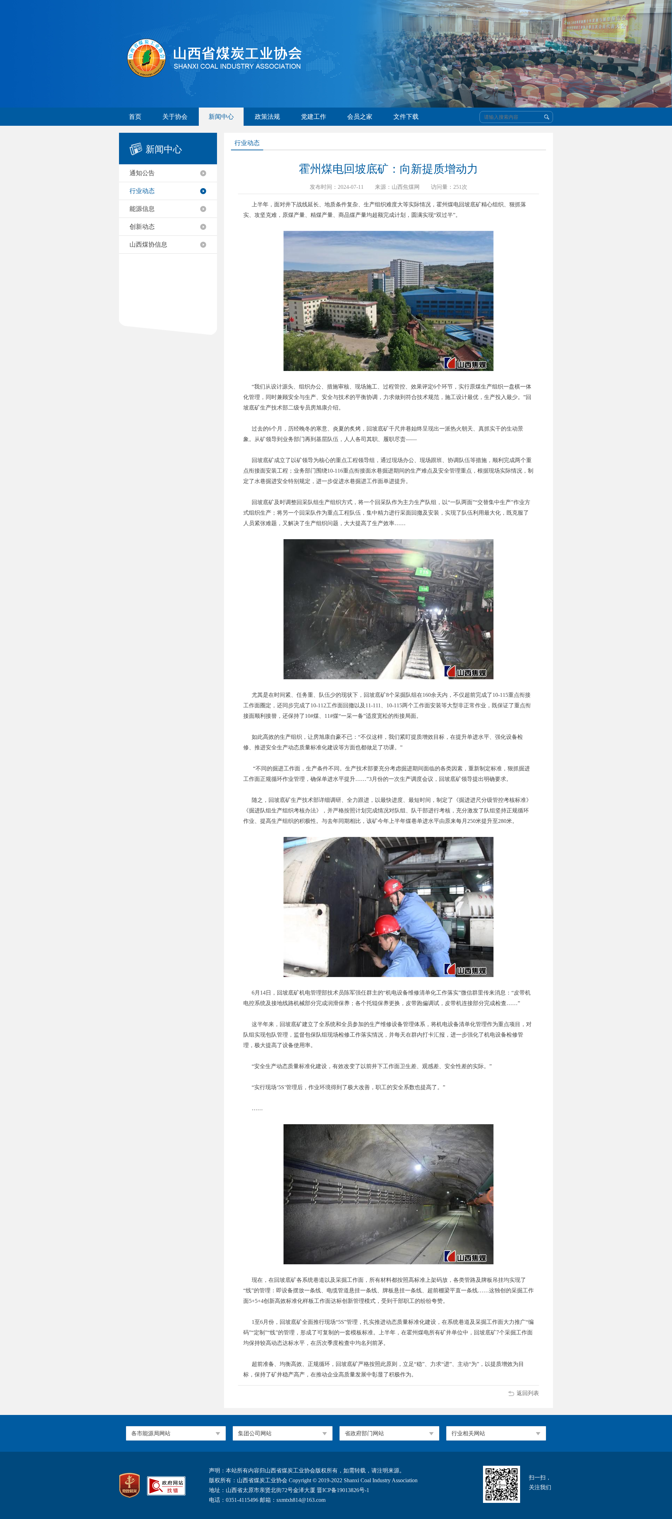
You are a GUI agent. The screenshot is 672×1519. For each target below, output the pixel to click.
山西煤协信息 (148, 244)
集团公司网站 (255, 1433)
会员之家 (359, 116)
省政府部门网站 (364, 1433)
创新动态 (142, 226)
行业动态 (142, 190)
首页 (135, 116)
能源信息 (142, 208)
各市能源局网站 (150, 1433)
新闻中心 (221, 116)
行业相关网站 (468, 1433)
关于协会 (175, 116)
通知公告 (142, 173)
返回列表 (528, 1393)
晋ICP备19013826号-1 (343, 1490)
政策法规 (267, 116)
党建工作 (313, 116)
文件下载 (406, 116)
